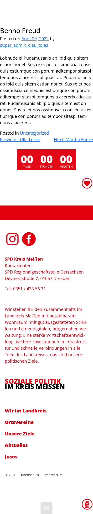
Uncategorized (34, 133)
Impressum (53, 475)
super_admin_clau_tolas (24, 45)
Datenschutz (30, 475)
